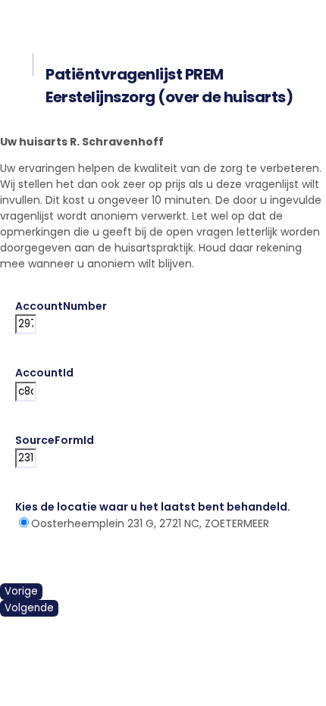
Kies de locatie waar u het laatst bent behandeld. (155, 506)
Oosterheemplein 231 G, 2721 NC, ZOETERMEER (150, 523)
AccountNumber (61, 306)
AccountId (44, 372)
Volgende (29, 608)
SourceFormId (54, 440)
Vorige (21, 591)
